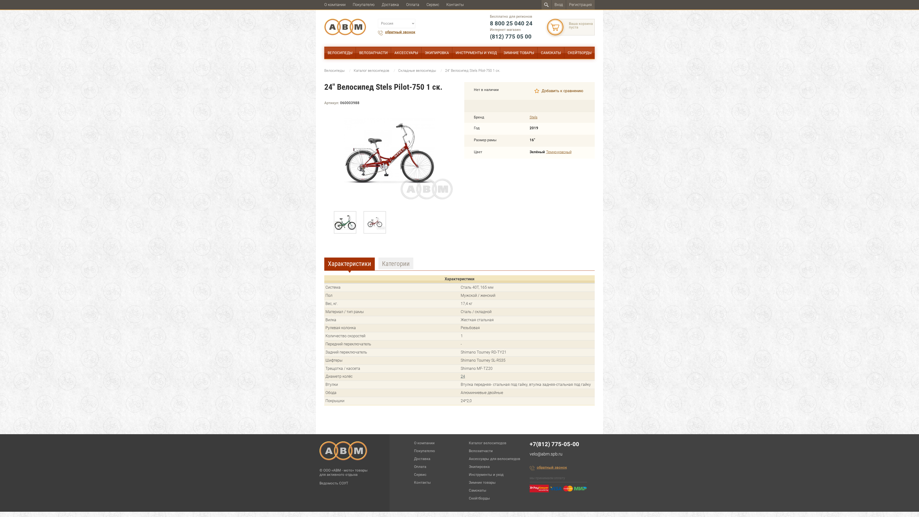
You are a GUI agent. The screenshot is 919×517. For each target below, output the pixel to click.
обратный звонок (400, 32)
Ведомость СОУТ (333, 483)
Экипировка (437, 53)
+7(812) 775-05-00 (554, 444)
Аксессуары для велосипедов (494, 459)
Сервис (432, 4)
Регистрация (580, 4)
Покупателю (364, 4)
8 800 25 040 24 (511, 23)
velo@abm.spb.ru (546, 453)
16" (532, 140)
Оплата (412, 4)
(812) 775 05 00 (511, 36)
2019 (534, 128)
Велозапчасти (373, 53)
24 (463, 376)
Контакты (455, 4)
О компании (335, 4)
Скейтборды (580, 53)
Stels (534, 117)
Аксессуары (406, 53)
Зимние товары (519, 53)
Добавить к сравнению (562, 91)
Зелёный (537, 152)
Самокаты (551, 53)
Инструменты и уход (476, 53)
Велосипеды (340, 53)
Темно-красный (559, 152)
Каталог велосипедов (487, 443)
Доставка (390, 4)
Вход (559, 4)
